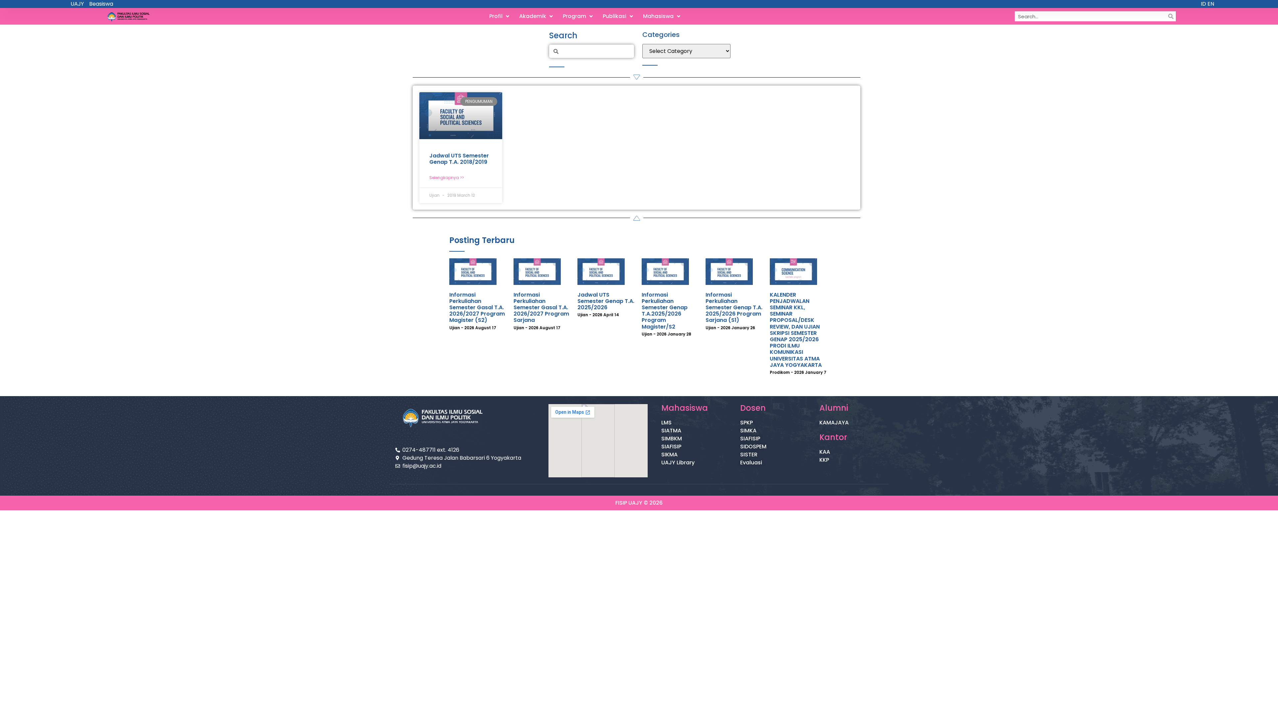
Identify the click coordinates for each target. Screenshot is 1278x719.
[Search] (1171, 16)
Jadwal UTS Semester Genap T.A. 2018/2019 (459, 159)
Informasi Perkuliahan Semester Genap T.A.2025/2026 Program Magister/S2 (665, 311)
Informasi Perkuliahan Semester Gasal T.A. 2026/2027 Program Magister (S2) (477, 307)
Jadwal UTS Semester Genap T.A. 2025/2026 (605, 301)
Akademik (532, 16)
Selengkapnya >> (446, 177)
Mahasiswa (658, 16)
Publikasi (614, 16)
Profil (496, 16)
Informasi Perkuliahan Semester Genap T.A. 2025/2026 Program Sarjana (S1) (734, 307)
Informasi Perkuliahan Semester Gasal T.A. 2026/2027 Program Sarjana (541, 307)
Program (574, 16)
